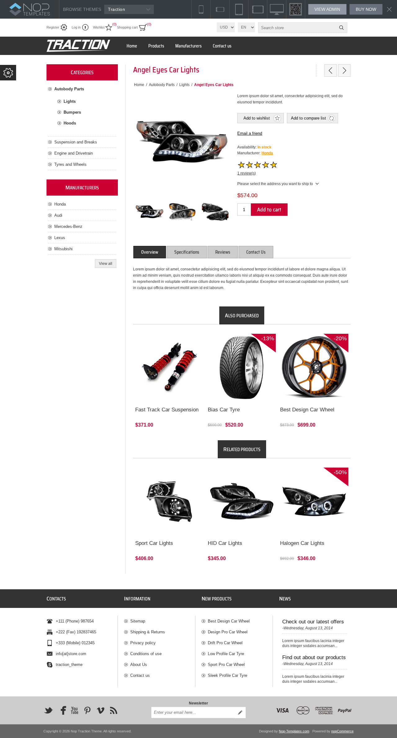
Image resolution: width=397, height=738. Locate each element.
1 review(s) (246, 173)
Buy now (366, 9)
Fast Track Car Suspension (166, 410)
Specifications (186, 252)
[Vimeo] (100, 710)
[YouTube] (74, 710)
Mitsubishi (63, 249)
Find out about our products (314, 657)
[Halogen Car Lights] (344, 70)
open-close (8, 72)
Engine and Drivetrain (73, 153)
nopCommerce (342, 731)
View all (105, 263)
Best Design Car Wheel (307, 410)
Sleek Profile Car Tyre (227, 675)
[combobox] (297, 28)
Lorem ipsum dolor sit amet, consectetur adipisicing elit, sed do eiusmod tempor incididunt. (168, 344)
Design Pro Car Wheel (228, 632)
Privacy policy (143, 643)
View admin (327, 9)
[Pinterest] (87, 710)
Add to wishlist (256, 118)
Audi (58, 215)
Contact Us (255, 252)
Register (53, 27)
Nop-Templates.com (294, 731)
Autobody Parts (69, 89)
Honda (267, 153)
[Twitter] (48, 710)
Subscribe (240, 712)
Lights (70, 101)
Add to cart (269, 210)
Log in (76, 27)
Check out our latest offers (313, 622)
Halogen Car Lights (302, 543)
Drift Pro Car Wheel (225, 643)
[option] (149, 212)
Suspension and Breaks (75, 142)
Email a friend (249, 133)
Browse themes (82, 9)
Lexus (59, 237)
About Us (138, 664)
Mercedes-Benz (68, 226)
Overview (149, 252)
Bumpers (72, 112)
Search (341, 28)
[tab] (149, 252)
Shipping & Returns (147, 632)
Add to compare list (308, 118)
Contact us (140, 675)
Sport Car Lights (154, 543)
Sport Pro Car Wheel (226, 664)
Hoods (70, 123)
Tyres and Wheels (70, 164)
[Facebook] (61, 710)
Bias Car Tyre (224, 410)
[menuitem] (159, 621)
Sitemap (137, 621)
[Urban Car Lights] (330, 70)
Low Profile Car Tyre (226, 653)
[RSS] (113, 710)
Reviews (222, 252)
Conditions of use (146, 653)
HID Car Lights (225, 543)
